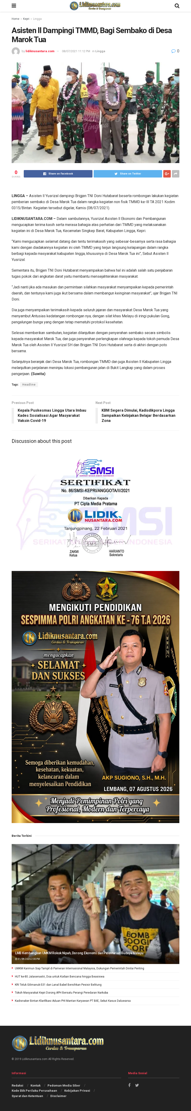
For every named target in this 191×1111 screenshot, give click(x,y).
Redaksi (17, 1085)
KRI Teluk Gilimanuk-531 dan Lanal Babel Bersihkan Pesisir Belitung (58, 984)
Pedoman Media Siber (64, 1085)
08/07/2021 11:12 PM (76, 51)
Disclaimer (58, 1096)
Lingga (37, 19)
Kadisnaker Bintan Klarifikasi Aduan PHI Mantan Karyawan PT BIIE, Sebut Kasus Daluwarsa (73, 1000)
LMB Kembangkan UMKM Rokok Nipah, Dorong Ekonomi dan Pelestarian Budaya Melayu (79, 953)
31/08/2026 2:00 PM (28, 959)
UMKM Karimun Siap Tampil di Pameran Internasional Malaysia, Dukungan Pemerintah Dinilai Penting (79, 968)
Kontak (36, 1085)
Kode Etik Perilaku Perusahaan (34, 1090)
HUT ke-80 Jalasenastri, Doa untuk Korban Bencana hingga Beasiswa (59, 976)
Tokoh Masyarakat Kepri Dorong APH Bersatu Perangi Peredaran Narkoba (61, 992)
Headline (29, 384)
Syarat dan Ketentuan (27, 1096)
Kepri (26, 19)
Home (15, 19)
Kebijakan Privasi (77, 1090)
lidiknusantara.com (40, 51)
